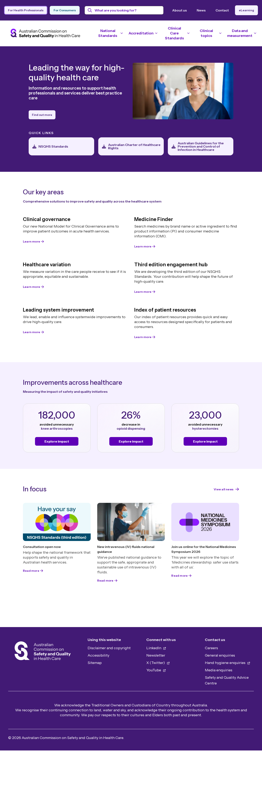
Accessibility (98, 655)
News (201, 10)
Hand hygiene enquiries (225, 662)
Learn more (31, 241)
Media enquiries (218, 670)
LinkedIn (154, 648)
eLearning (246, 10)
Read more (31, 571)
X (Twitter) (156, 662)
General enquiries (220, 655)
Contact (222, 10)
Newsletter (155, 655)
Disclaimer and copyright (109, 648)
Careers (211, 648)
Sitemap (95, 662)
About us (179, 10)
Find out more (42, 115)
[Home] (42, 652)
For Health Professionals (25, 10)
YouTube (154, 670)
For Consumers (65, 10)
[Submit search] (90, 10)
